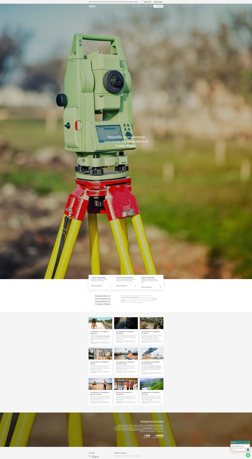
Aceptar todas (147, 1)
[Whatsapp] (248, 455)
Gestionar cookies (158, 1)
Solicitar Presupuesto (96, 285)
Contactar (145, 6)
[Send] (248, 450)
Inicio (134, 6)
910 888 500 (159, 6)
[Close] (248, 442)
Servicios (139, 6)
